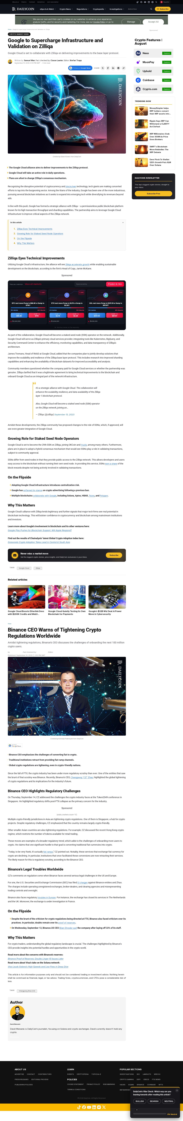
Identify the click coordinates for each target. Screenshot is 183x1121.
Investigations (127, 1074)
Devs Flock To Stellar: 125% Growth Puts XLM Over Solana (160, 162)
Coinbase (151, 1085)
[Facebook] (141, 2)
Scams (131, 1085)
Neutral (168, 1101)
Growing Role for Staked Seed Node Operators (40, 233)
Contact (32, 2)
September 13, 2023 (64, 414)
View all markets (33, 284)
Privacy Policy (93, 1084)
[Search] (151, 9)
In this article (16, 222)
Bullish (140, 1101)
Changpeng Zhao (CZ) (27, 991)
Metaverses (125, 1090)
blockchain (71, 186)
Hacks (122, 1085)
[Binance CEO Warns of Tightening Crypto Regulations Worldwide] (18, 1020)
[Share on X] (102, 68)
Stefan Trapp (76, 60)
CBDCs (146, 1079)
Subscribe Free (153, 194)
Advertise (41, 2)
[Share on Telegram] (118, 68)
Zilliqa (38, 568)
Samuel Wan (29, 60)
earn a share (111, 463)
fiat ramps (48, 851)
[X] (156, 2)
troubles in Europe (46, 897)
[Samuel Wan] (10, 61)
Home (9, 29)
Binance (140, 1085)
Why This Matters (25, 243)
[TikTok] (138, 2)
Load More (67, 1051)
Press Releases (21, 1079)
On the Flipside (24, 238)
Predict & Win (115, 284)
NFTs (161, 1085)
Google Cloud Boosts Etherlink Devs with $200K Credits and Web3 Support (26, 614)
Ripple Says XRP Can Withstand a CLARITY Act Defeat (159, 124)
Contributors (44, 1074)
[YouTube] (145, 2)
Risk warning (109, 1084)
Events (24, 2)
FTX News (156, 1079)
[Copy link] (123, 68)
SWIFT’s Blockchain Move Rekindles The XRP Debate (159, 149)
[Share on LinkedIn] (113, 68)
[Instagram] (152, 2)
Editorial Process (39, 1079)
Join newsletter (53, 2)
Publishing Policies (24, 1085)
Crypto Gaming (127, 1079)
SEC (138, 1074)
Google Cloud (24, 568)
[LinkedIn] (149, 2)
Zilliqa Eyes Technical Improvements (34, 228)
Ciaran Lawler (57, 60)
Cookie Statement (75, 1084)
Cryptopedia (83, 1074)
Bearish (154, 1101)
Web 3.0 (157, 1074)
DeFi (138, 1079)
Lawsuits (147, 1074)
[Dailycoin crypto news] (23, 9)
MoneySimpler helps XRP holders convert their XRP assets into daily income (159, 111)
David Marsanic (16, 652)
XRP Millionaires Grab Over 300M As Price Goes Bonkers (160, 137)
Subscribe (164, 9)
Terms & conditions (76, 1090)
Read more (14, 1037)
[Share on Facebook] (108, 68)
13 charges (82, 882)
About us (15, 2)
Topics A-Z (96, 1074)
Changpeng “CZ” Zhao (82, 777)
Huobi (84, 444)
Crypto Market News (19, 34)
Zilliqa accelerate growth (77, 264)
